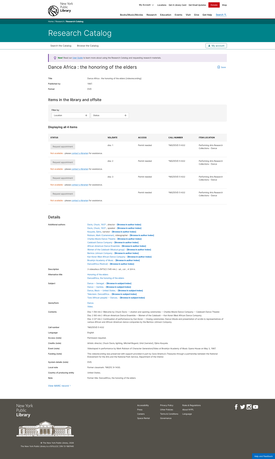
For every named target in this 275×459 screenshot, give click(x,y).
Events (178, 14)
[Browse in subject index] (118, 283)
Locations (161, 5)
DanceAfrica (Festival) (97, 264)
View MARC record (58, 385)
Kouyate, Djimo (94, 231)
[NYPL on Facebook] (236, 407)
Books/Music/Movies (131, 14)
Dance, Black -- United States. (101, 290)
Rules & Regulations (191, 405)
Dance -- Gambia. (95, 287)
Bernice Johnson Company (99, 253)
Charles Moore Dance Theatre (101, 239)
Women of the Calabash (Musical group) (106, 249)
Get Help (207, 14)
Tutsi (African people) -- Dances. (102, 297)
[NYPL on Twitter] (242, 407)
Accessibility (143, 405)
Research (152, 14)
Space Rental (143, 418)
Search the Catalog (60, 45)
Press (139, 409)
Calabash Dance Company (99, 242)
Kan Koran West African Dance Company (106, 256)
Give (196, 14)
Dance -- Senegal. (95, 283)
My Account (145, 5)
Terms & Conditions (169, 414)
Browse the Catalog (88, 45)
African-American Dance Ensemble (103, 246)
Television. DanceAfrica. (98, 294)
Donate (214, 5)
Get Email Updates (197, 5)
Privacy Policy (166, 405)
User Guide (77, 58)
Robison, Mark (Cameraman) (100, 235)
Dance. (90, 303)
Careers (141, 414)
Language (187, 414)
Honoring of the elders (97, 274)
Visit (188, 14)
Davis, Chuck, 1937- (96, 224)
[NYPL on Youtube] (255, 407)
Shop (224, 5)
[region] (137, 169)
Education (165, 14)
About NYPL (188, 409)
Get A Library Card (177, 5)
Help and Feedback (263, 456)
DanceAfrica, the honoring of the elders (105, 278)
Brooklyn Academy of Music (100, 260)
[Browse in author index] (129, 224)
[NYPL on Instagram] (249, 407)
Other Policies (166, 409)
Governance (165, 418)
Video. (90, 306)
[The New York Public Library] (60, 9)
